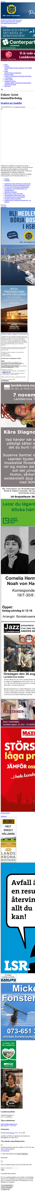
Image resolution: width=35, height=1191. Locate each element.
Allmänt (7, 68)
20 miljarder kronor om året (14, 197)
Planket (11, 73)
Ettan (6, 64)
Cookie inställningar (22, 1154)
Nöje (26, 68)
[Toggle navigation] (1, 25)
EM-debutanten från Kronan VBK (14, 195)
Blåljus (12, 68)
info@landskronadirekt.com (9, 1124)
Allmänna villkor (9, 83)
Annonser (4, 26)
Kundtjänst (7, 84)
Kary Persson (10, 1133)
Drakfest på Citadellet (11, 103)
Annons (3, 1)
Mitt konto (7, 86)
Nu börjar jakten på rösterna (12, 198)
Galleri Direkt (8, 79)
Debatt (6, 73)
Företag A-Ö (8, 76)
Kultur (16, 68)
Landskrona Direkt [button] (10, 81)
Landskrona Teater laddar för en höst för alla (17, 183)
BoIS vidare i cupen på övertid (13, 193)
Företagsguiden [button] (9, 74)
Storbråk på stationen (10, 192)
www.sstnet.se (5, 1150)
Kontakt (13, 84)
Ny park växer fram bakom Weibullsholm (16, 187)
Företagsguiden (5, 813)
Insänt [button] (6, 71)
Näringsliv (21, 68)
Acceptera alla (5, 1189)
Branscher (15, 76)
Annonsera (18, 83)
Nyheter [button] (6, 66)
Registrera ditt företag (25, 76)
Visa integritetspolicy (7, 1185)
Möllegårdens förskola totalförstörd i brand (17, 185)
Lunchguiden (8, 78)
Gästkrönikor (17, 73)
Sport (6, 69)
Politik (30, 68)
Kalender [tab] (7, 180)
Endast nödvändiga (6, 1187)
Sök (2, 1170)
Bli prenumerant (26, 83)
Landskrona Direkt (19, 107)
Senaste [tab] (6, 179)
